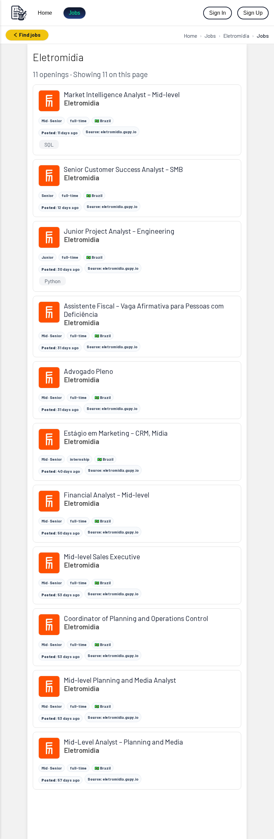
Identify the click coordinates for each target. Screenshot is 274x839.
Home (45, 13)
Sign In (217, 13)
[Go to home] (18, 12)
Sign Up (253, 13)
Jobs (74, 13)
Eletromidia (236, 35)
